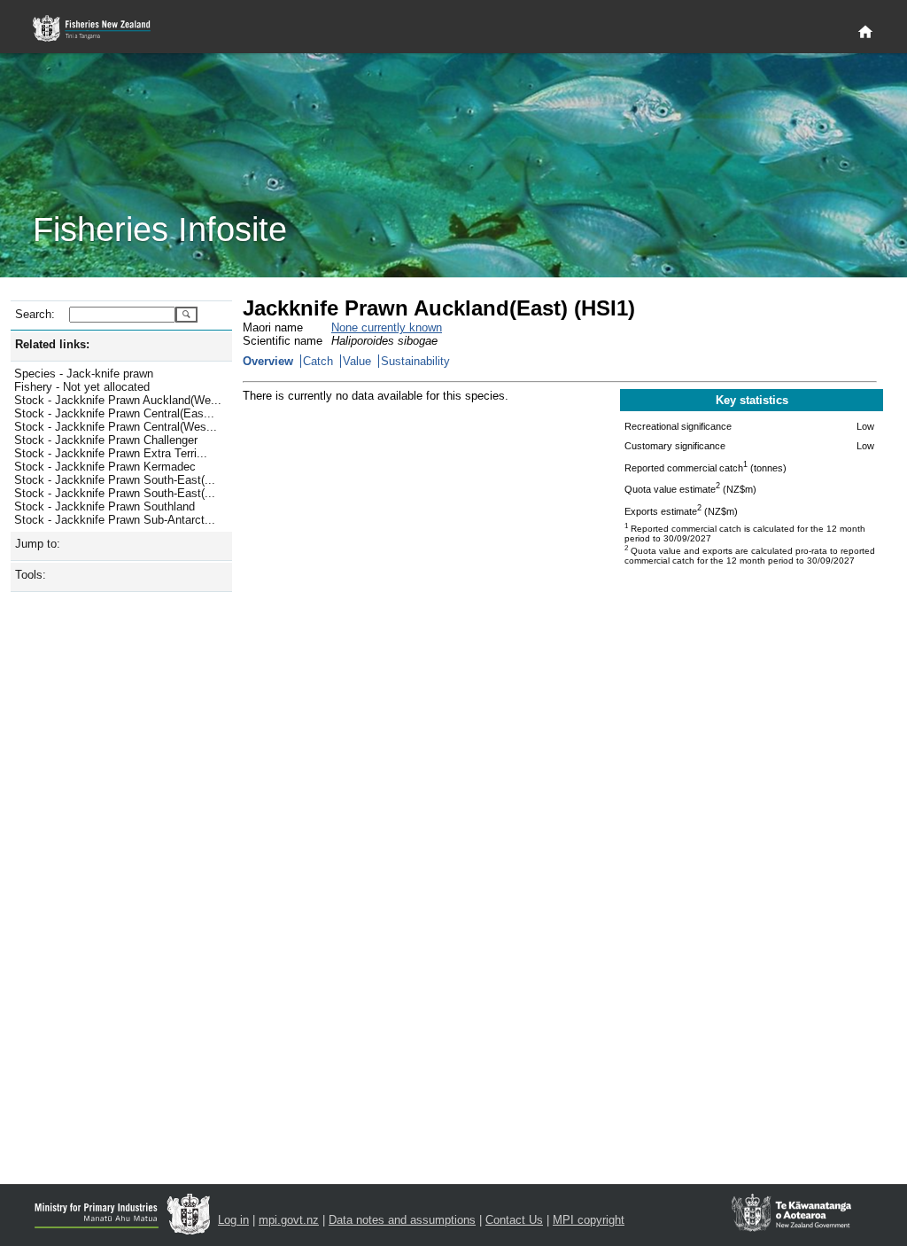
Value (357, 361)
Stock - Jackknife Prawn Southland (104, 506)
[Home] (865, 33)
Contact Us (514, 1220)
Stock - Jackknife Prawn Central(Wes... (115, 426)
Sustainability (415, 361)
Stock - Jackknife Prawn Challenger (106, 440)
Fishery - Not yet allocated (82, 386)
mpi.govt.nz (289, 1220)
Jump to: (37, 543)
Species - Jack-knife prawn (83, 373)
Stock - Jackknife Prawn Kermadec (105, 466)
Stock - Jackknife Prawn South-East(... (114, 480)
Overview (268, 361)
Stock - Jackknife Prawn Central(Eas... (114, 413)
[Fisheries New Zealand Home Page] (101, 28)
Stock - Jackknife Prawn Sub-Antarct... (114, 519)
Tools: (30, 574)
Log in (233, 1220)
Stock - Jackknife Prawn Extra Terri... (110, 453)
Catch (318, 361)
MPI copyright (588, 1220)
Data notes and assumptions (402, 1220)
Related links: (52, 344)
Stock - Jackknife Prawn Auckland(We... (117, 400)
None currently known (386, 327)
